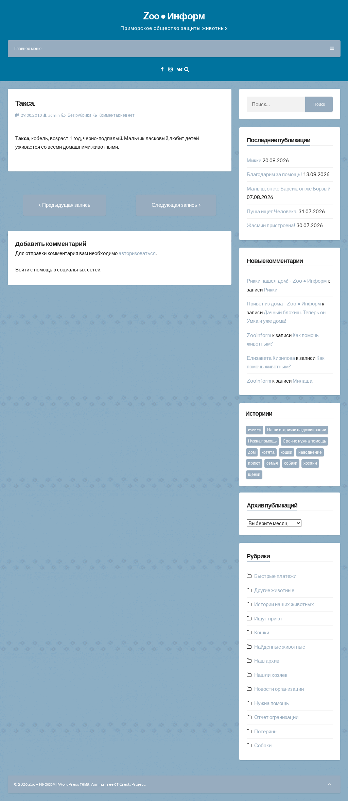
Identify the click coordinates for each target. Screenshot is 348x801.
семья (272, 463)
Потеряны (266, 731)
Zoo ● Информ (174, 15)
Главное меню (27, 48)
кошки (286, 452)
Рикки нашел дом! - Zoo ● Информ (287, 281)
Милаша (302, 381)
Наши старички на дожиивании (296, 429)
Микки (254, 160)
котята (268, 452)
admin (54, 115)
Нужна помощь (262, 441)
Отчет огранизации (276, 717)
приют (254, 463)
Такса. (25, 102)
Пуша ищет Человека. (272, 211)
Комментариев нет (117, 115)
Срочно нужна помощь (304, 441)
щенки (254, 474)
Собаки (263, 745)
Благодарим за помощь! (274, 174)
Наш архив (266, 660)
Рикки (270, 289)
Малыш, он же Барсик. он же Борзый (288, 188)
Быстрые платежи (275, 576)
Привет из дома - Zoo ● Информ (284, 303)
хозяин (310, 463)
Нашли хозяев (271, 675)
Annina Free (102, 784)
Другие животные (274, 590)
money (254, 429)
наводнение (310, 452)
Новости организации (279, 689)
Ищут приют (268, 618)
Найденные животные (279, 647)
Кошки (261, 632)
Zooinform (259, 335)
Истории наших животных (284, 604)
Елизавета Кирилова (271, 358)
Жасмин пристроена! (271, 225)
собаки (290, 463)
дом (252, 452)
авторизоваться (137, 253)
